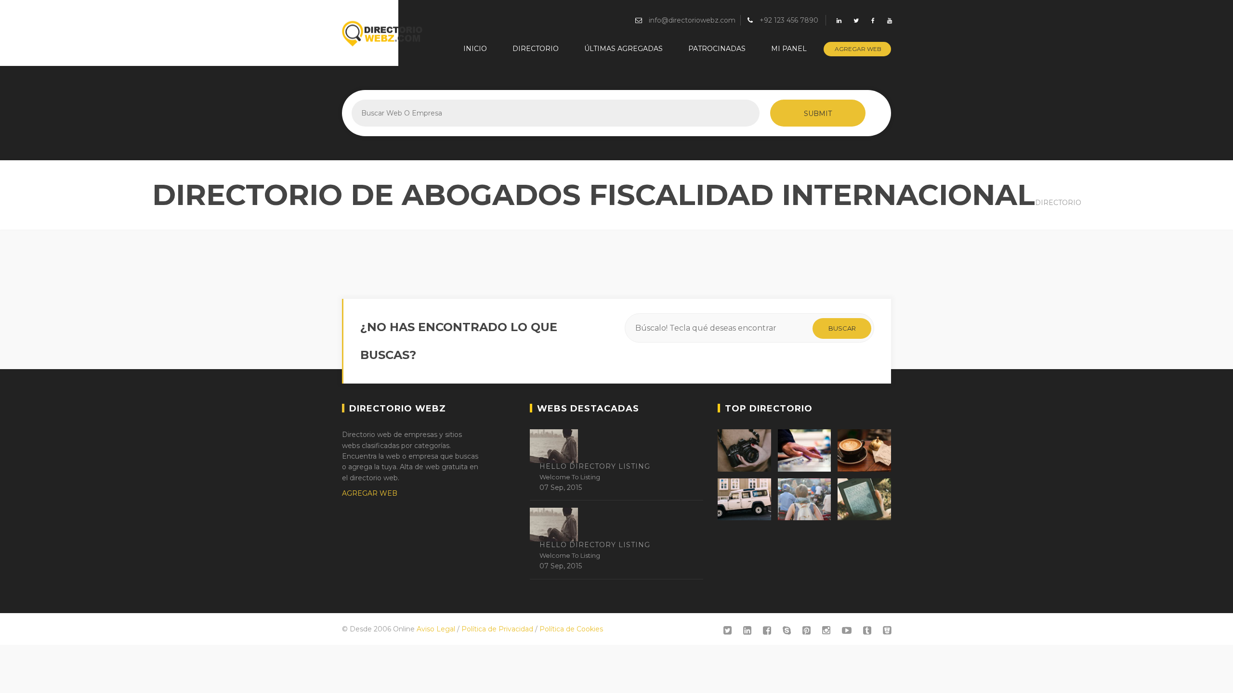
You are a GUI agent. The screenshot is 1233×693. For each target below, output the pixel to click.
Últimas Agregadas (623, 48)
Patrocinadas (717, 48)
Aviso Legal (436, 629)
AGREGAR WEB (369, 493)
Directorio (535, 48)
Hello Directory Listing (594, 466)
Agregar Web (858, 48)
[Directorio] (383, 34)
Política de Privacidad (497, 629)
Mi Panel (789, 48)
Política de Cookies (571, 629)
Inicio (475, 48)
